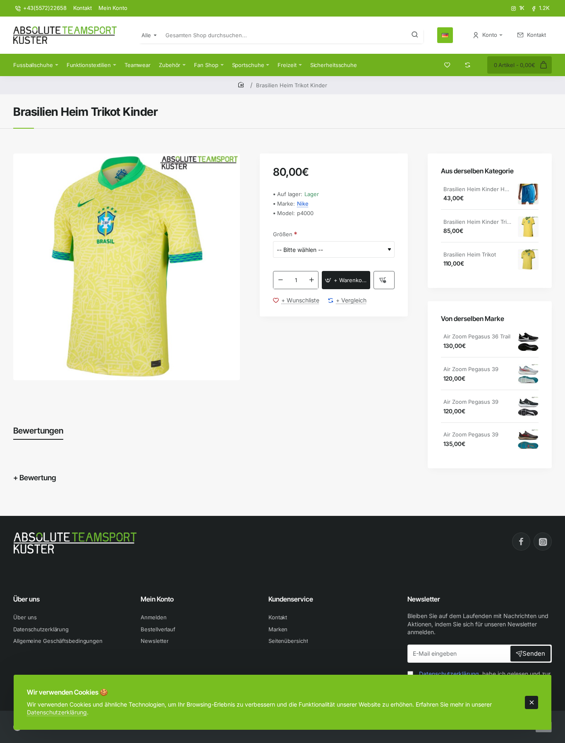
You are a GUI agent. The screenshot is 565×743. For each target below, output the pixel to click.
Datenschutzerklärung (57, 712)
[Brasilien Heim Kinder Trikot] (528, 226)
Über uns (26, 599)
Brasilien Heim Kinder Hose (477, 189)
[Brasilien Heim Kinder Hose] (528, 194)
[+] (311, 280)
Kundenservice (290, 599)
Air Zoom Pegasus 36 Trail (476, 336)
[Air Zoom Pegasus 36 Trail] (528, 341)
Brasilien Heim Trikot (469, 254)
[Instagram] (543, 541)
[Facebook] (521, 541)
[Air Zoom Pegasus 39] (528, 374)
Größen (282, 234)
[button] (346, 280)
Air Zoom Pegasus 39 (470, 369)
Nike (303, 203)
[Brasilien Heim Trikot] (528, 259)
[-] (280, 280)
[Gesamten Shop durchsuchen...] (415, 35)
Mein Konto (157, 599)
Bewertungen (38, 431)
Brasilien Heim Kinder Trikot (477, 221)
